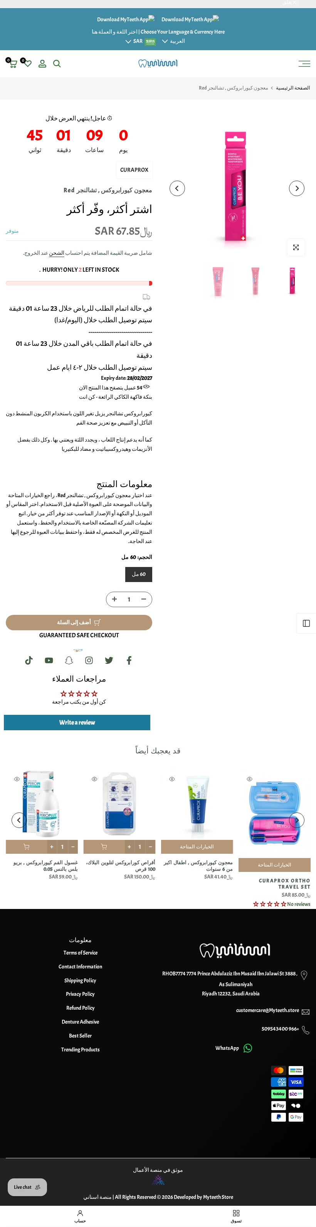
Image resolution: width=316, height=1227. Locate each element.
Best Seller (80, 1035)
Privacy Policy (80, 994)
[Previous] (296, 188)
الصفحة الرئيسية (293, 88)
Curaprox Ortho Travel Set (284, 884)
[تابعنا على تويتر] (109, 660)
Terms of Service (80, 952)
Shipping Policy (80, 980)
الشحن (56, 253)
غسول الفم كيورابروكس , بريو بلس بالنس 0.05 (45, 866)
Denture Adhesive (80, 1022)
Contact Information (80, 966)
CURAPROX (134, 170)
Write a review (77, 722)
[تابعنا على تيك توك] (29, 660)
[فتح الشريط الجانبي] (306, 623)
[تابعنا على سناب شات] (69, 660)
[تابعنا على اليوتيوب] (49, 660)
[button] (270, 904)
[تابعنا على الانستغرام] (89, 660)
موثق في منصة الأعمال (158, 1170)
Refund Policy (80, 1008)
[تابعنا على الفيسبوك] (129, 660)
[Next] (177, 188)
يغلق (301, 2)
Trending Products (80, 1049)
